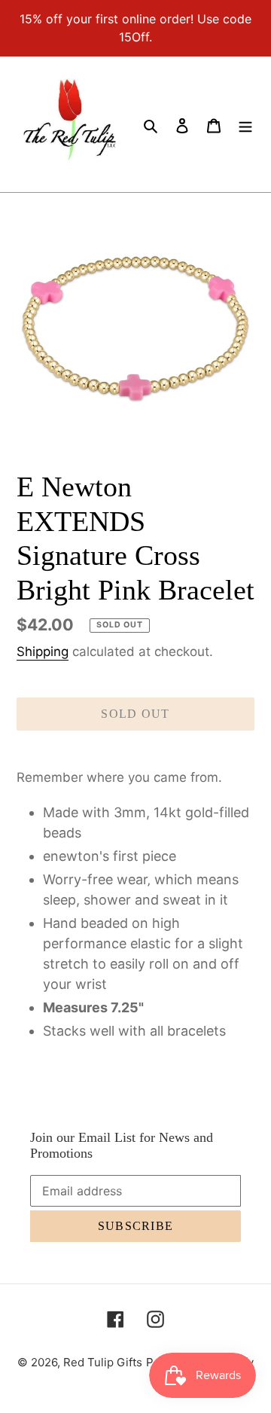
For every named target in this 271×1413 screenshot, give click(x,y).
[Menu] (245, 124)
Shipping (43, 651)
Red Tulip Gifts (102, 1362)
